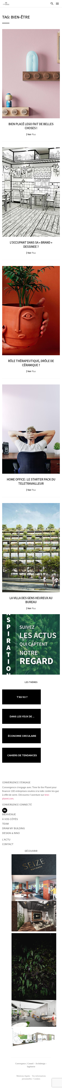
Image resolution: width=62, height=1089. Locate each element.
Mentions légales (23, 1076)
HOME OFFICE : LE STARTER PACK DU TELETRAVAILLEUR (31, 481)
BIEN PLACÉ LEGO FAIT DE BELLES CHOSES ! (31, 126)
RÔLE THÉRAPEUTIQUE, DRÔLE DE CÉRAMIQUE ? (31, 363)
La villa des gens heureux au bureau (31, 600)
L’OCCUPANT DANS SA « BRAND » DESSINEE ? (31, 244)
